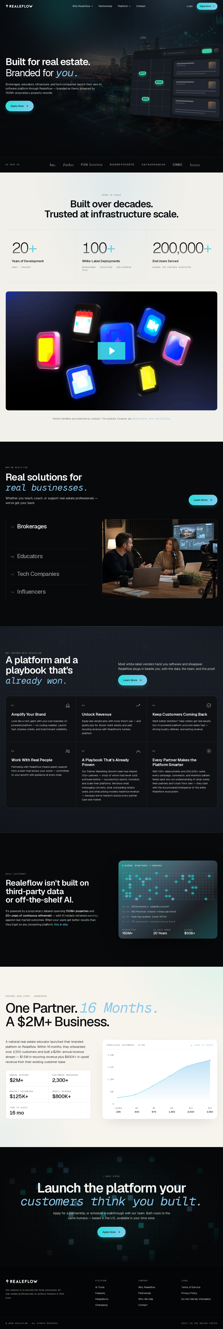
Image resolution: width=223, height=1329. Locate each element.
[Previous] (201, 591)
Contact (140, 6)
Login (190, 6)
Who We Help (145, 1307)
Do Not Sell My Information (196, 1307)
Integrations (101, 1307)
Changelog (101, 1313)
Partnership (105, 6)
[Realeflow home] (19, 6)
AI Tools (99, 1295)
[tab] (50, 528)
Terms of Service (190, 1295)
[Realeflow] (21, 1289)
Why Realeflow (81, 6)
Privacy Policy (189, 1301)
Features (100, 1301)
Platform (123, 6)
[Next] (210, 591)
